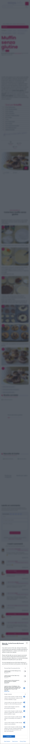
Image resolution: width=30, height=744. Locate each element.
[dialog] (15, 692)
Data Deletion (7, 741)
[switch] (25, 671)
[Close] (27, 643)
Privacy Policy (23, 741)
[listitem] (15, 668)
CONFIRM (9, 736)
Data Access (15, 741)
